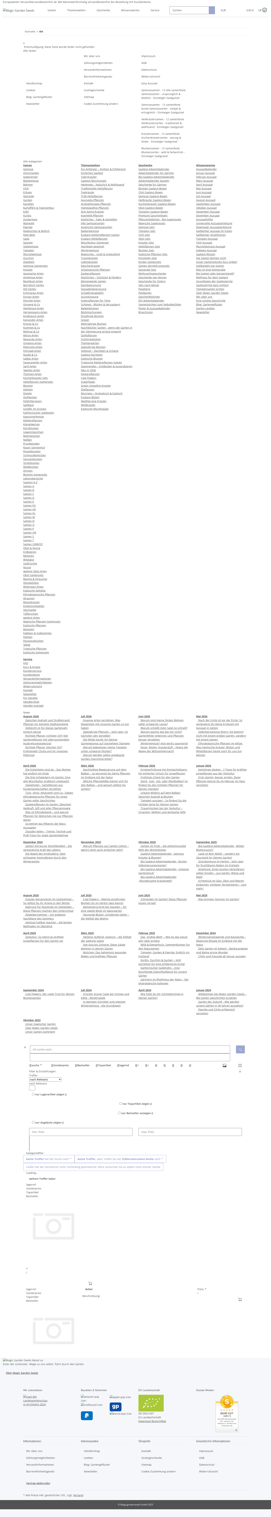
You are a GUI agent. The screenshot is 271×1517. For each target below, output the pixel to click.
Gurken (27, 200)
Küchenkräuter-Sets (35, 378)
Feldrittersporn (32, 401)
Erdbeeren (29, 552)
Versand (78, 1495)
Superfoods (88, 382)
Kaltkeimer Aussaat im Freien (214, 231)
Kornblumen (31, 428)
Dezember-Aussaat (208, 215)
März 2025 (87, 933)
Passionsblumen (33, 641)
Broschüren (145, 312)
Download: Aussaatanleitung (214, 227)
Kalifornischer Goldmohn (38, 412)
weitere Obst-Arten (35, 571)
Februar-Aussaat (206, 177)
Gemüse (28, 169)
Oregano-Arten (32, 343)
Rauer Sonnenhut (34, 447)
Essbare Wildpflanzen (94, 238)
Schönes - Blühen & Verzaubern (100, 304)
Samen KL (29, 513)
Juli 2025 (86, 895)
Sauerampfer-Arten (35, 362)
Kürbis (27, 215)
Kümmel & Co (31, 327)
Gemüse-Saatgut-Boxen (152, 196)
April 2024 (144, 990)
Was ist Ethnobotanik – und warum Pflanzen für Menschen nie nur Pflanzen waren (48, 816)
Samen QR (29, 532)
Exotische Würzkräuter (95, 409)
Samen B (28, 490)
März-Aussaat (204, 180)
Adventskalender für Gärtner (156, 173)
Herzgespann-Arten (35, 312)
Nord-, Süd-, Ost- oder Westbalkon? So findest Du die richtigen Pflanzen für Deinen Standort (163, 785)
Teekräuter (87, 192)
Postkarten (145, 293)
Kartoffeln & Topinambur (38, 208)
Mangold (28, 223)
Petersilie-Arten (32, 347)
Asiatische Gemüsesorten (96, 227)
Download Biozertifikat (152, 1421)
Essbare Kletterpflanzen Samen (100, 235)
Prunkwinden (31, 443)
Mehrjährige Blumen (94, 324)
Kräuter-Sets (146, 242)
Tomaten (28, 250)
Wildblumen (30, 467)
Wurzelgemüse (32, 254)
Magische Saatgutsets (151, 223)
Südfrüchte (30, 563)
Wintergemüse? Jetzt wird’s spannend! (164, 743)
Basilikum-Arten (33, 281)
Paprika (27, 227)
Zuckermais (30, 219)
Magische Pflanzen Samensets (41, 621)
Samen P (28, 528)
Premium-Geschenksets (153, 215)
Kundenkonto (31, 674)
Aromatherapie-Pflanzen (96, 204)
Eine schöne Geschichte (210, 300)
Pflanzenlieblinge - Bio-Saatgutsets (159, 219)
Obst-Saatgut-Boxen (150, 208)
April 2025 (29, 933)
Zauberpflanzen (90, 273)
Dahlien (28, 389)
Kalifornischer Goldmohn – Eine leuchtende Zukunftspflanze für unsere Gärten (162, 971)
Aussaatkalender (206, 169)
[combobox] (32, 1087)
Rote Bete (29, 235)
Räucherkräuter (90, 266)
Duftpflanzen (89, 335)
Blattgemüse (31, 180)
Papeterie (144, 289)
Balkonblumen (90, 308)
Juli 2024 (86, 990)
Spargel (28, 242)
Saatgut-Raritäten (92, 354)
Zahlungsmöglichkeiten (98, 63)
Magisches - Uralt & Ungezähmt (100, 254)
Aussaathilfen (204, 219)
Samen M (29, 517)
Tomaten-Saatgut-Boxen (153, 211)
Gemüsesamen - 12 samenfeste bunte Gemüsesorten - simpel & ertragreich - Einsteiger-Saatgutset (162, 108)
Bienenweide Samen (93, 281)
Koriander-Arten (33, 320)
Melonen (28, 556)
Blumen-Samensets (35, 474)
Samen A (28, 486)
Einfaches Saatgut (92, 173)
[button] (234, 10)
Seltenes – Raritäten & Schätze (100, 351)
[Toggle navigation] (7, 7)
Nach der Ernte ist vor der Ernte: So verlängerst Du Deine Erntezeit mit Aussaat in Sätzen (219, 724)
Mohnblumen (31, 436)
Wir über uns (92, 56)
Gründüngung (89, 296)
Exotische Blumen (92, 358)
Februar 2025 (146, 933)
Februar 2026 (146, 765)
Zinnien (28, 470)
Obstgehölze (31, 583)
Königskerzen (31, 424)
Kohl (26, 211)
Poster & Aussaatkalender (154, 308)
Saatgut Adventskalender (153, 169)
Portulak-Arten (32, 351)
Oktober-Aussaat (206, 208)
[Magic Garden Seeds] (18, 14)
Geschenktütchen (149, 296)
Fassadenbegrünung (93, 289)
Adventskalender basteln (153, 180)
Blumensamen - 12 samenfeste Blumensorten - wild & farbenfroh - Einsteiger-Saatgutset (163, 152)
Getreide (28, 196)
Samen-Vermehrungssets (154, 266)
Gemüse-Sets (146, 227)
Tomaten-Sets (146, 231)
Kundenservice (32, 671)
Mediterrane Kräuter (94, 401)
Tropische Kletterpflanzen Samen (101, 362)
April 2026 (29, 765)
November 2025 (91, 842)
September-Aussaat (208, 204)
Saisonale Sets (147, 269)
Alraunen (29, 598)
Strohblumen (31, 463)
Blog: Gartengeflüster (39, 97)
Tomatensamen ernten (210, 289)
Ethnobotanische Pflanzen (39, 594)
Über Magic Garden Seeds (212, 293)
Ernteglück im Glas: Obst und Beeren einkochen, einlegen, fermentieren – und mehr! (221, 884)
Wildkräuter (88, 405)
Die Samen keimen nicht (211, 258)
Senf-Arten (30, 366)
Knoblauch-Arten (33, 316)
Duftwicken (30, 397)
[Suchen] (212, 10)
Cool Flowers (88, 378)
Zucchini (28, 258)
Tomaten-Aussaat (207, 238)
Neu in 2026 (88, 370)
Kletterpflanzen (32, 420)
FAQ (25, 663)
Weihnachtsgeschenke (152, 273)
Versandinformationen (98, 69)
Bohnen (28, 184)
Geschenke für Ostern (152, 281)
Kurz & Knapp (31, 667)
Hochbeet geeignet (92, 246)
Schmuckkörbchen (34, 455)
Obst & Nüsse (31, 548)
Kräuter (28, 269)
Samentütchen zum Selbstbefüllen (159, 304)
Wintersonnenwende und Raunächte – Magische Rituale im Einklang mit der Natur (221, 940)
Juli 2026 (86, 716)
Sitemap (89, 97)
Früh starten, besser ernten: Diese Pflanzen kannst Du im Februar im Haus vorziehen (220, 781)
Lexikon (30, 90)
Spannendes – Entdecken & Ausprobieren (106, 366)
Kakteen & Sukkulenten (37, 633)
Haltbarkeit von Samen (210, 266)
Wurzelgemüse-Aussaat (210, 246)
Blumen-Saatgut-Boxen (152, 188)
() (51, 1094)
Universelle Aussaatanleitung (214, 223)
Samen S (28, 536)
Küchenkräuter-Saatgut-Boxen (157, 204)
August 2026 (31, 716)
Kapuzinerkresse (33, 416)
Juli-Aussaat (203, 196)
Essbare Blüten (90, 397)
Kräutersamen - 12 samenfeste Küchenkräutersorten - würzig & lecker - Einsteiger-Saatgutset (161, 137)
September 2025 (206, 842)
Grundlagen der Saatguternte (214, 281)
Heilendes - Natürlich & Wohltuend (102, 184)
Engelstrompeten (33, 606)
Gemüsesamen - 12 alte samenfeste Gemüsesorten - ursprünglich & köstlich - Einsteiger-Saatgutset (163, 94)
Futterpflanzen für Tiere (95, 300)
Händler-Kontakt (33, 705)
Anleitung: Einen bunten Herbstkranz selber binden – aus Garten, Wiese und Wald (220, 873)
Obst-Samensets (33, 575)
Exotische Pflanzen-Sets (152, 254)
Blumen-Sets (146, 250)
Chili (26, 188)
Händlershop (34, 83)
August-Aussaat (206, 200)
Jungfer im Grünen (34, 409)
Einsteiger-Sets (147, 258)
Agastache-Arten (33, 273)
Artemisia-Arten (33, 277)
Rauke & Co (30, 354)
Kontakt (88, 83)
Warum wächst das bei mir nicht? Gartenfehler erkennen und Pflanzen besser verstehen (161, 735)
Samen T (28, 540)
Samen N (28, 521)
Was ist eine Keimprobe (210, 269)
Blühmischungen (91, 312)
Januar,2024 (203, 990)
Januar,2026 (203, 765)
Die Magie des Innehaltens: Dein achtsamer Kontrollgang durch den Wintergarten (45, 857)
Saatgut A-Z (30, 482)
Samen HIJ (29, 509)
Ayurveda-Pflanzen (92, 200)
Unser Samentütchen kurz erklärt (216, 262)
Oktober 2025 (147, 842)
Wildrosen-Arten (33, 586)
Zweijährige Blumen (93, 347)
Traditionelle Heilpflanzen (97, 188)
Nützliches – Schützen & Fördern (101, 277)
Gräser (85, 320)
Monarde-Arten (32, 339)
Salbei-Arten (31, 358)
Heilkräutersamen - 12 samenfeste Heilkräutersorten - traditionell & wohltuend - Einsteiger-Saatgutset (162, 123)
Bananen (28, 629)
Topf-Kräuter (89, 177)
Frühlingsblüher (91, 339)
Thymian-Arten (32, 374)
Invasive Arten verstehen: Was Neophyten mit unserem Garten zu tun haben (105, 724)
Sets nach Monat (148, 285)
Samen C (28, 494)
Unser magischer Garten (40, 1024)
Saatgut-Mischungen (94, 180)
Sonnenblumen (32, 459)
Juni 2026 (144, 716)
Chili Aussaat (204, 242)
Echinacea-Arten (33, 293)
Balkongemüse (90, 231)
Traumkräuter (89, 258)
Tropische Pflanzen (35, 648)
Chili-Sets (144, 235)
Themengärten (90, 343)
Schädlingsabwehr (92, 293)
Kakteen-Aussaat (206, 250)
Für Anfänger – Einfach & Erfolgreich (103, 169)
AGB (144, 63)
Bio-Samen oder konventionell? (215, 273)
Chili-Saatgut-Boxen (150, 192)
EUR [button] (224, 10)
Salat (26, 238)
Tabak (26, 644)
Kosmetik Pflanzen (92, 215)
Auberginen (30, 177)
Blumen (28, 385)
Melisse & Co (31, 331)
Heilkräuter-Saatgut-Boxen (154, 200)
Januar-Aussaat (205, 173)
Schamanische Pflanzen (95, 269)
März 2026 (87, 765)
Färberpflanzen (90, 374)
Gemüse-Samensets (35, 266)
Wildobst (28, 559)
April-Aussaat (204, 184)
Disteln (27, 393)
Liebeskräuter (89, 262)
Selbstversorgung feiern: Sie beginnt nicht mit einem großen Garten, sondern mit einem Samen (221, 735)
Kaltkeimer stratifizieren (211, 235)
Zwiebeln (28, 262)
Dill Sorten (29, 289)
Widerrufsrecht (150, 76)
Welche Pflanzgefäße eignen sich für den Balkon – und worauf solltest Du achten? (104, 785)
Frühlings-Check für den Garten (160, 777)
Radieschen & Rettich (36, 231)
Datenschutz (149, 69)
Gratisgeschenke (94, 90)
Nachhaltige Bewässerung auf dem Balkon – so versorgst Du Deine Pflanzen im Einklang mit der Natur (105, 773)
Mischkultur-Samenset (95, 242)
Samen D (28, 498)
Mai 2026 (201, 716)
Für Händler (30, 698)
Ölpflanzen (87, 389)
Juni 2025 (144, 895)
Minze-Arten (31, 335)
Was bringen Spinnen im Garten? (218, 899)
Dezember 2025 (33, 842)
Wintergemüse (90, 250)
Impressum (148, 56)
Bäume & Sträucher (35, 579)
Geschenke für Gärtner (152, 184)
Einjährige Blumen (92, 316)
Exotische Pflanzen (34, 625)
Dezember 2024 (206, 933)
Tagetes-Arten (31, 370)
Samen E (28, 501)
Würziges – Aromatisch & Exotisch (102, 393)
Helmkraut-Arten (33, 308)
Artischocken (31, 173)
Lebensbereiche (33, 478)
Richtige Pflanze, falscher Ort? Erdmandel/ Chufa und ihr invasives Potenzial (45, 751)
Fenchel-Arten (32, 300)
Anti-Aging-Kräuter (92, 211)
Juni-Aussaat (204, 192)
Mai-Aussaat (203, 188)
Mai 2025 (201, 895)
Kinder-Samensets (149, 262)
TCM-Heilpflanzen (92, 196)
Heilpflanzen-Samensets (38, 382)
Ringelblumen (32, 451)
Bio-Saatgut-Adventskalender (156, 177)
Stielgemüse (30, 246)
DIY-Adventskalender (151, 300)
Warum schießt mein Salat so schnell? (163, 728)
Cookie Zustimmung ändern (101, 104)
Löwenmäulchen (33, 432)
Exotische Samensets (36, 652)
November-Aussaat (208, 211)
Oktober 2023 (32, 1020)
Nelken (27, 440)
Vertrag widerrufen (38, 1483)
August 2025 (31, 895)
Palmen (27, 637)
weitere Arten (31, 617)
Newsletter (33, 104)
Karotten (28, 204)
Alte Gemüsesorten (93, 223)
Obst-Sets (144, 238)
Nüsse (27, 567)
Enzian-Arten (31, 296)
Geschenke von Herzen (152, 277)
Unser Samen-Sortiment (40, 1031)
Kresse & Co (30, 324)
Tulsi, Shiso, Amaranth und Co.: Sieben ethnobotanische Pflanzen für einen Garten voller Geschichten (48, 796)
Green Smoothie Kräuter (96, 385)
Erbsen (27, 192)
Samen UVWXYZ (33, 544)
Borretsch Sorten (33, 285)
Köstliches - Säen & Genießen (99, 219)
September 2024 (33, 990)
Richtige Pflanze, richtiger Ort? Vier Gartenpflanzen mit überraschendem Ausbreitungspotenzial (46, 739)
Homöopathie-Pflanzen (95, 208)
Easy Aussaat (149, 83)
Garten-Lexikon (205, 308)
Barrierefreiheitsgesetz (98, 76)
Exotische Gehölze (34, 590)
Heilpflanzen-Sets (149, 246)
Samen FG (29, 505)
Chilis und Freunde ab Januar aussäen (222, 956)
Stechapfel (29, 610)
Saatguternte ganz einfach (212, 285)
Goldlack (28, 405)
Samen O (28, 525)
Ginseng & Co (31, 304)
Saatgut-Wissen (205, 254)
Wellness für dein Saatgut (212, 277)
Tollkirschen (30, 614)
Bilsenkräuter (31, 602)
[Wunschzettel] (240, 10)
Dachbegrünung (91, 285)
